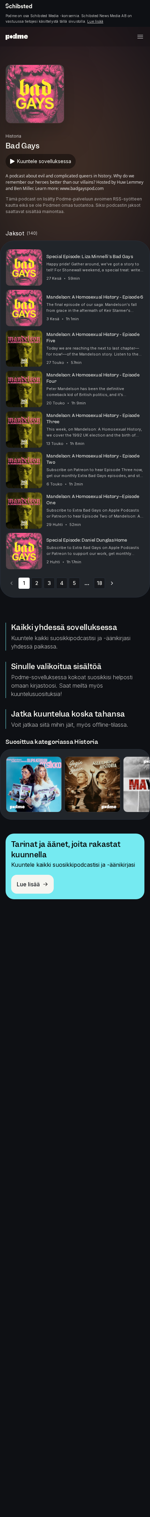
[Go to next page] (112, 583)
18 (99, 583)
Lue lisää (95, 21)
